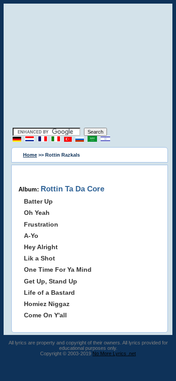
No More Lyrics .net (114, 353)
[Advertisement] (88, 66)
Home (30, 155)
